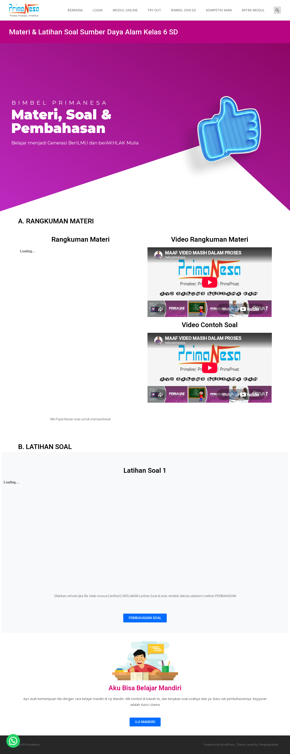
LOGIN (98, 10)
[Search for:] (277, 10)
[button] (145, 618)
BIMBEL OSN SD (183, 10)
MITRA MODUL (253, 10)
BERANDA (75, 10)
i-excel (250, 745)
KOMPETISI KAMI (219, 10)
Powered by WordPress (219, 745)
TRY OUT (154, 10)
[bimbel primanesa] (20, 9)
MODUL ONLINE (125, 10)
